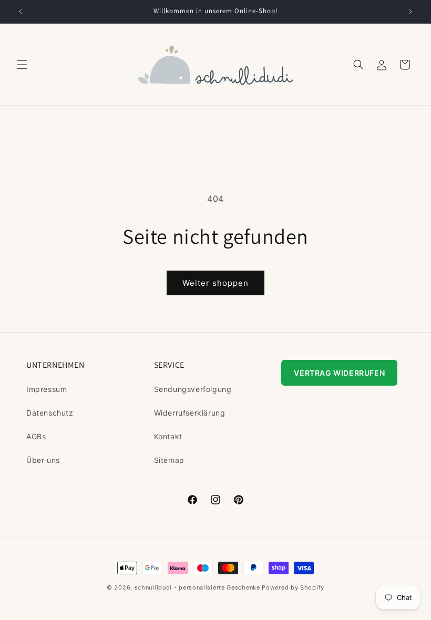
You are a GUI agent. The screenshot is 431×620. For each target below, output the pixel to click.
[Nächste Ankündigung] (410, 11)
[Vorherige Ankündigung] (20, 11)
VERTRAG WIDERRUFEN (339, 372)
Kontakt (168, 436)
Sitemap (169, 460)
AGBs (36, 436)
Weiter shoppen (215, 283)
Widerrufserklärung (189, 412)
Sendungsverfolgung (193, 389)
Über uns (43, 460)
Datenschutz (50, 412)
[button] (22, 64)
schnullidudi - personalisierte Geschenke (197, 587)
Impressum (46, 389)
